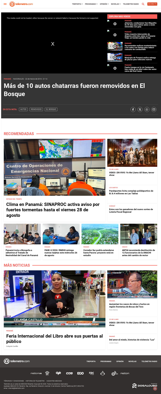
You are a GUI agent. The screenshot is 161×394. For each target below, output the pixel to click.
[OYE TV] (58, 375)
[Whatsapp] (147, 109)
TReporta (76, 4)
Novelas (115, 4)
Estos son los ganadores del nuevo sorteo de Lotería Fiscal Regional (131, 210)
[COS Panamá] (69, 375)
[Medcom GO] (36, 375)
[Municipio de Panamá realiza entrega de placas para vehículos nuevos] (115, 61)
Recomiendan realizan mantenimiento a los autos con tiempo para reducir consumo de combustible (140, 48)
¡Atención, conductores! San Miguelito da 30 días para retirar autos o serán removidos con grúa (140, 25)
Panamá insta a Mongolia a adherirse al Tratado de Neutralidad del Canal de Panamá (22, 253)
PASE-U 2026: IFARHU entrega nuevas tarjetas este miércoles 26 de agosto (61, 253)
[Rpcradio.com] (91, 375)
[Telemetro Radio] (113, 375)
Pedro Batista (113, 310)
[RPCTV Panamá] (47, 375)
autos (23, 109)
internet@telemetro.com (16, 388)
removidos (36, 109)
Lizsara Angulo (113, 343)
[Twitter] (140, 109)
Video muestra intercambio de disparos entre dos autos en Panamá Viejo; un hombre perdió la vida (140, 36)
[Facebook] (133, 109)
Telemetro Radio (131, 4)
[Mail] (154, 109)
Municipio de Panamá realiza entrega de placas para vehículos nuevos (140, 59)
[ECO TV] (80, 375)
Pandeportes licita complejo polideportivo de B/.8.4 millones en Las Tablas (131, 192)
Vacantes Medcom (54, 381)
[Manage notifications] (155, 388)
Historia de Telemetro (35, 381)
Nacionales (18, 79)
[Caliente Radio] (102, 375)
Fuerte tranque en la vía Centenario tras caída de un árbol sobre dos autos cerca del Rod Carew (140, 69)
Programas (90, 4)
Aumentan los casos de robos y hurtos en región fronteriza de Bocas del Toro (129, 305)
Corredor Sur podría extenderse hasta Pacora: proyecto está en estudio (98, 253)
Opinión (103, 4)
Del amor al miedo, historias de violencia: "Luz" (132, 339)
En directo (152, 4)
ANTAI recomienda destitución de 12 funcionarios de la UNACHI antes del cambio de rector (138, 253)
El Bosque (51, 109)
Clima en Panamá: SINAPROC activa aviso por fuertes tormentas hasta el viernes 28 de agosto (52, 210)
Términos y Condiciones (14, 381)
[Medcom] (124, 375)
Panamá (128, 21)
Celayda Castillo (12, 346)
